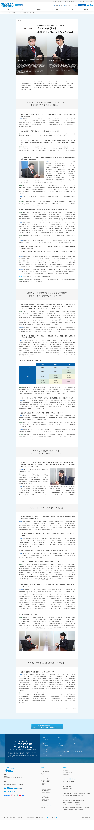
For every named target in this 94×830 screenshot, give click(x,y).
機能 (23, 9)
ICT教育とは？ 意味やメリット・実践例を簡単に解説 (73, 805)
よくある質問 (45, 745)
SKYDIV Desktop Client (46, 777)
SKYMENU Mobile (46, 793)
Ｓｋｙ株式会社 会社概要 (29, 817)
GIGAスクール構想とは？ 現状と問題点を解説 (71, 802)
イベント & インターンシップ (68, 772)
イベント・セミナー (55, 9)
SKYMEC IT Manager (46, 781)
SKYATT (44, 784)
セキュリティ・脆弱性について (41, 817)
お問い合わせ (83, 5)
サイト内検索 (75, 5)
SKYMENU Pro (45, 800)
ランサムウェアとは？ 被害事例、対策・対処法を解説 (73, 809)
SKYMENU (43, 787)
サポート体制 (70, 9)
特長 (8, 9)
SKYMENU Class (45, 797)
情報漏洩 (44, 753)
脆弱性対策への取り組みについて (49, 760)
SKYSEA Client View (46, 770)
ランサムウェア (46, 755)
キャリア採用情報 (66, 774)
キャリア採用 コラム (66, 791)
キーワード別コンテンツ (47, 751)
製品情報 (86, 9)
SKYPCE (42, 774)
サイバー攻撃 (60, 753)
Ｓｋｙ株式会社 (87, 817)
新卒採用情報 (65, 770)
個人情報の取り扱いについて (9, 817)
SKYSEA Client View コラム (68, 786)
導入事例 (39, 9)
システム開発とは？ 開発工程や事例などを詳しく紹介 (73, 795)
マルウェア (75, 753)
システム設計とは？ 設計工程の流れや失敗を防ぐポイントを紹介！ (75, 798)
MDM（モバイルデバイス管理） (63, 751)
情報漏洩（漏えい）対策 (77, 751)
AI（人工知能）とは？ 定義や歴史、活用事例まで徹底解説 (73, 800)
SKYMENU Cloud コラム (67, 788)
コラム (62, 5)
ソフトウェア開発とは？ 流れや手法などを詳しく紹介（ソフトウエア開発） (76, 793)
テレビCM (68, 5)
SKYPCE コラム (66, 784)
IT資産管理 (60, 755)
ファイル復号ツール (80, 1)
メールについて (53, 817)
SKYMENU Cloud (47, 790)
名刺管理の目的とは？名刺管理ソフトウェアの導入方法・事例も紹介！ (76, 807)
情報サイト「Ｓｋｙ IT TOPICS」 (68, 781)
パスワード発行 (89, 1)
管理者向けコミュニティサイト (70, 1)
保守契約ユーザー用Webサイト (57, 1)
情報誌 (57, 5)
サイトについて (19, 817)
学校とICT (43, 807)
